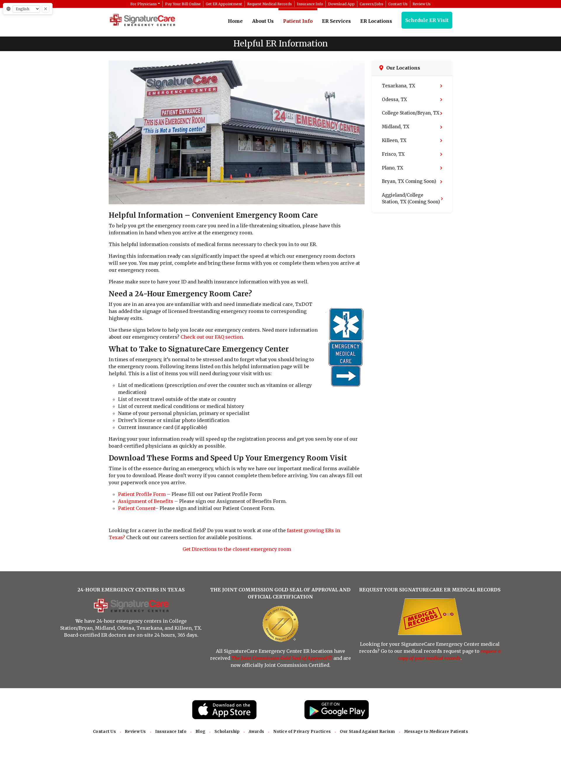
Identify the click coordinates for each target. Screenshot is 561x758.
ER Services (336, 21)
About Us (263, 21)
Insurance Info (170, 731)
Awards (256, 731)
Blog (200, 731)
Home (235, 21)
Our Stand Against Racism (367, 731)
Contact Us (104, 731)
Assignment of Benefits (145, 501)
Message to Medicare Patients (436, 731)
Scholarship (227, 731)
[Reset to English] (45, 9)
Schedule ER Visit (427, 20)
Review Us (135, 731)
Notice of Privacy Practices (302, 731)
